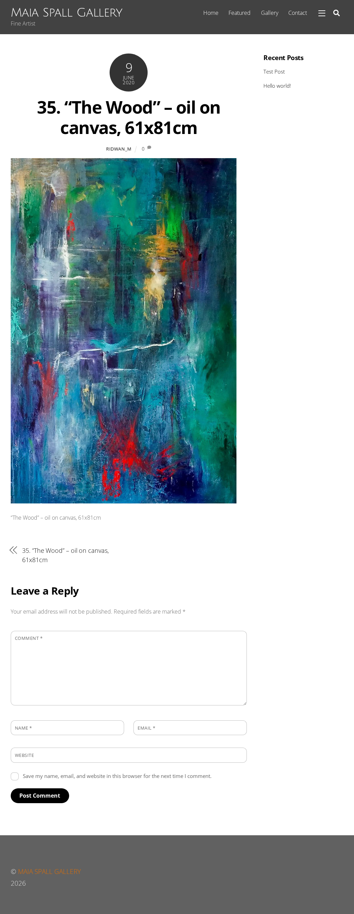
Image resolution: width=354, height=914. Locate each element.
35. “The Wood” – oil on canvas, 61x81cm (129, 117)
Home (210, 13)
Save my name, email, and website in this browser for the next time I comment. (117, 775)
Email (147, 728)
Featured (240, 13)
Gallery (269, 13)
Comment (29, 638)
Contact (297, 13)
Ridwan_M (119, 149)
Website (24, 755)
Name (23, 728)
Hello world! (277, 86)
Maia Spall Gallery (49, 871)
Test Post (274, 71)
